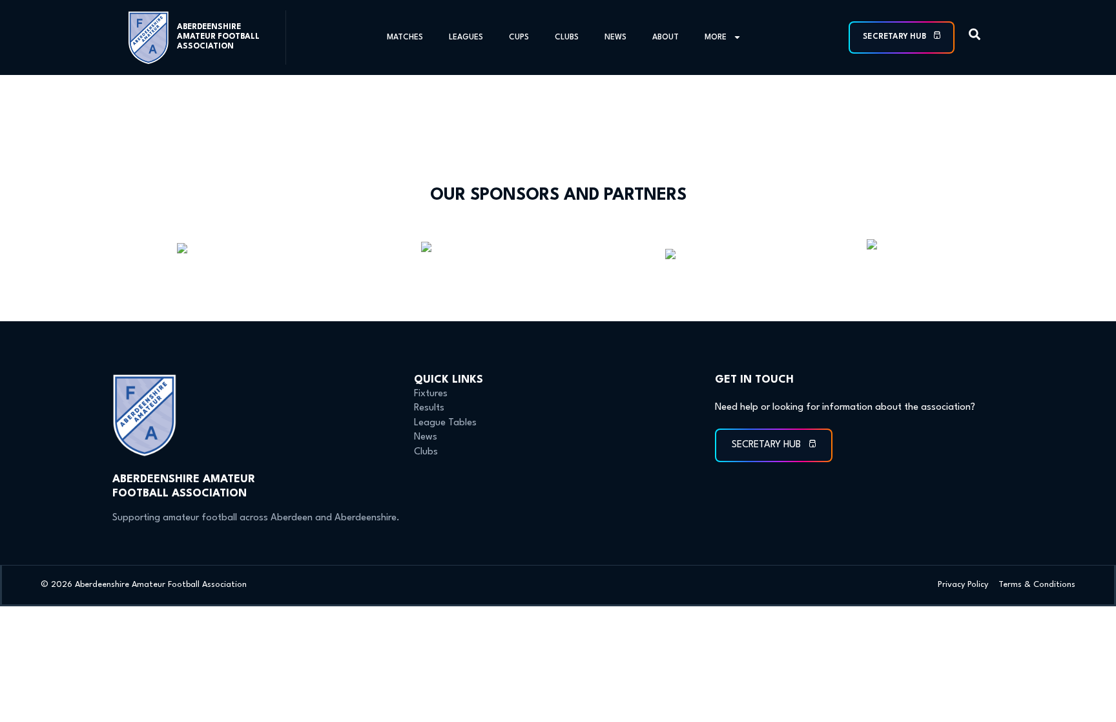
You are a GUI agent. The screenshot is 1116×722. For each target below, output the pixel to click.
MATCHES (405, 37)
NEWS (615, 37)
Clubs (426, 452)
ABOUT (665, 37)
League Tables (445, 423)
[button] (974, 37)
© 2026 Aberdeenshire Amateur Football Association (144, 584)
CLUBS (567, 37)
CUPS (519, 37)
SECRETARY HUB (895, 37)
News (425, 437)
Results (429, 408)
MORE (716, 37)
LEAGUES (466, 37)
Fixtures (431, 394)
